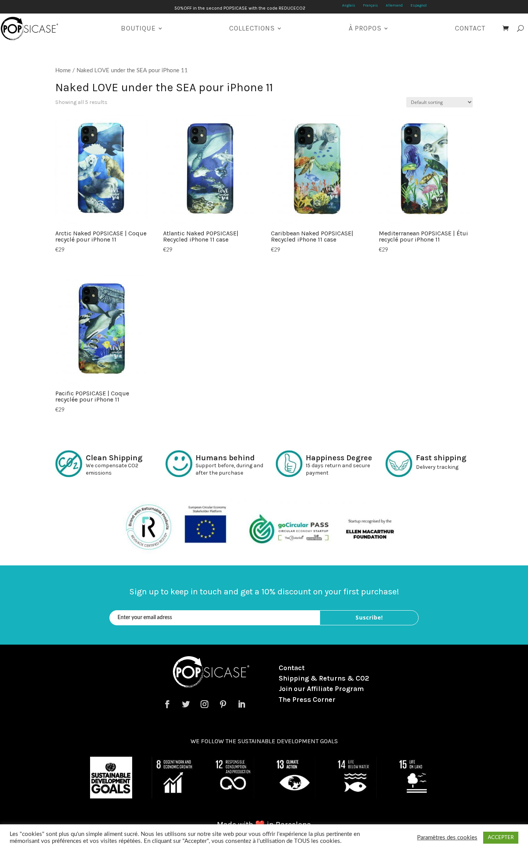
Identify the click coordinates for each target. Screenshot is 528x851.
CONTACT (470, 28)
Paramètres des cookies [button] (447, 838)
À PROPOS (365, 28)
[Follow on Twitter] (186, 704)
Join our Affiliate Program (321, 688)
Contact (292, 668)
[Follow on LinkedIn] (241, 704)
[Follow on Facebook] (167, 704)
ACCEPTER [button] (501, 837)
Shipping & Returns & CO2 (324, 678)
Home (63, 70)
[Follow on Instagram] (204, 704)
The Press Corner (307, 699)
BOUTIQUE (138, 28)
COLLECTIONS (252, 28)
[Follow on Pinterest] (223, 704)
